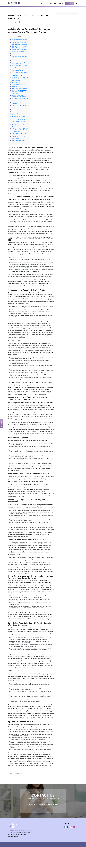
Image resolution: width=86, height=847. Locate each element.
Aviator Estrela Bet (16, 82)
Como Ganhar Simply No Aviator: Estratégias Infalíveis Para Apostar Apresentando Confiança (20, 74)
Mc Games (14, 86)
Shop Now (69, 3)
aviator (15, 184)
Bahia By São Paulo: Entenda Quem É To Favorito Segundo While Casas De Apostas (20, 79)
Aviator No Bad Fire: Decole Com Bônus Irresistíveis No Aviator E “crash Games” (19, 92)
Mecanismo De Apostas (17, 60)
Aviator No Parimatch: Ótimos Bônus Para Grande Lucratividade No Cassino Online (19, 56)
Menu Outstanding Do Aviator (19, 111)
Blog (55, 3)
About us (61, 3)
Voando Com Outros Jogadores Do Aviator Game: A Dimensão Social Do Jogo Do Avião (20, 130)
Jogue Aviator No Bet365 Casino (19, 88)
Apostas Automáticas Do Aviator (19, 84)
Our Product (49, 3)
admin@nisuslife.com (53, 804)
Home (42, 3)
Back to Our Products (16, 773)
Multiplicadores (15, 53)
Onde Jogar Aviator (16, 109)
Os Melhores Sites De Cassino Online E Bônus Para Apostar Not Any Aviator (19, 121)
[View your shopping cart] (76, 3)
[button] (1, 423)
